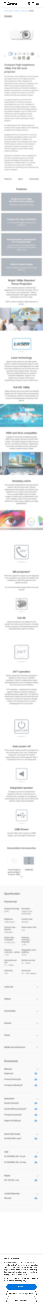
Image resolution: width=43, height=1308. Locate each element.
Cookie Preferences (21, 1301)
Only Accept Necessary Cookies (21, 1294)
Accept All (21, 1287)
